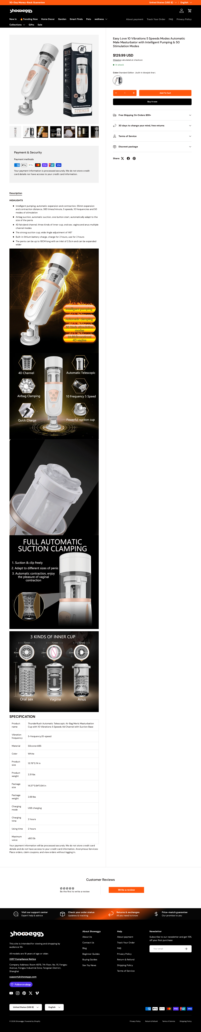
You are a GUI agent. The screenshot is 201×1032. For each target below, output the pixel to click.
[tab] (15, 193)
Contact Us (88, 942)
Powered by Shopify (32, 1021)
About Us (87, 936)
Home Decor (48, 19)
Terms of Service (126, 970)
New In (13, 19)
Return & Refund (125, 959)
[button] (190, 11)
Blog (84, 948)
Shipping (117, 60)
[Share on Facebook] (128, 158)
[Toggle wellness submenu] (106, 19)
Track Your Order (156, 19)
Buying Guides (89, 959)
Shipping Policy (125, 965)
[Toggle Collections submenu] (24, 25)
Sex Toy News (89, 965)
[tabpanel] (54, 526)
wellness (99, 19)
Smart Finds (76, 19)
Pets (88, 19)
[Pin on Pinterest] (134, 158)
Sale (40, 24)
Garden (62, 19)
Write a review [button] (126, 889)
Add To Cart (165, 93)
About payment (134, 19)
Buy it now (152, 101)
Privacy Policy (184, 19)
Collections (15, 24)
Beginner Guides (91, 953)
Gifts (31, 24)
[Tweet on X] (122, 158)
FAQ (171, 19)
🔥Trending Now (29, 19)
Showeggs (20, 1021)
